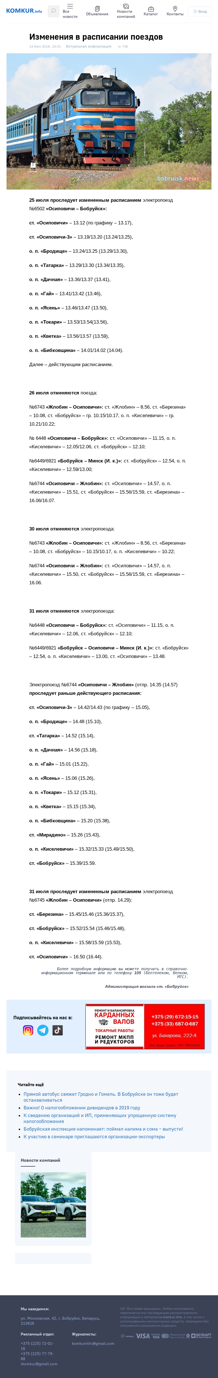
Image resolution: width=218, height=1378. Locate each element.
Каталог (151, 14)
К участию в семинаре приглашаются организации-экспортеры (94, 1137)
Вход (202, 11)
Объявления (97, 14)
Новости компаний (126, 14)
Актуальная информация (89, 46)
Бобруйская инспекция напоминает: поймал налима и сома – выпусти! (103, 1129)
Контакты (175, 14)
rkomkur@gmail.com (39, 1364)
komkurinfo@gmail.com (93, 1343)
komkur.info (172, 1317)
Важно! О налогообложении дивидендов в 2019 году (82, 1108)
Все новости (70, 14)
